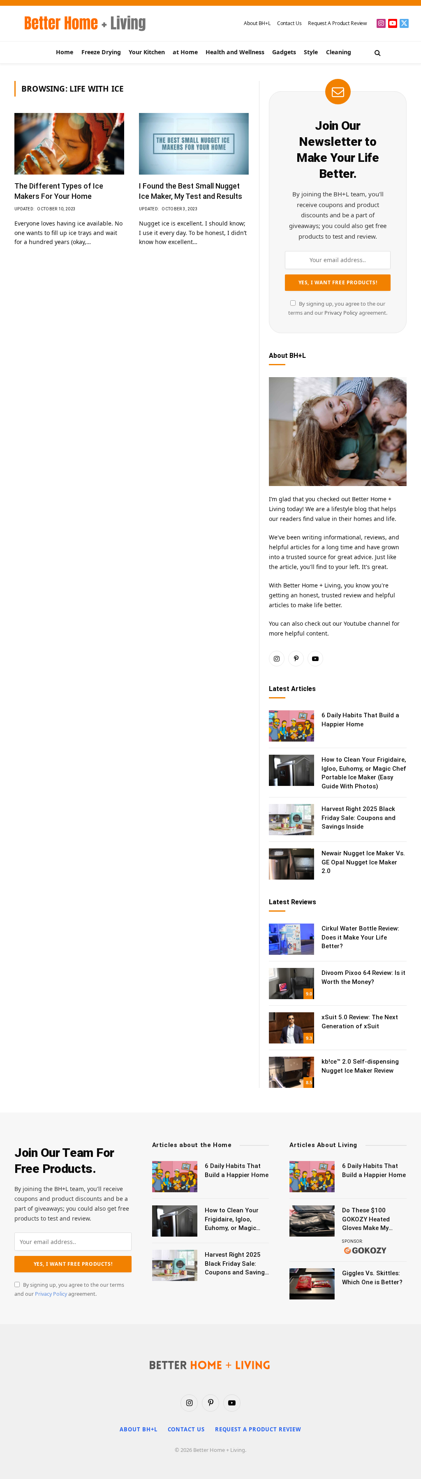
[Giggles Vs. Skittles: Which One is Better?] (312, 1283)
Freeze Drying (101, 52)
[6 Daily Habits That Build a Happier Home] (291, 726)
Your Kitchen (147, 52)
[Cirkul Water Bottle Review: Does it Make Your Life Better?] (291, 939)
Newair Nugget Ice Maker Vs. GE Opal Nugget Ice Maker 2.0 (363, 862)
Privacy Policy (341, 312)
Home (64, 52)
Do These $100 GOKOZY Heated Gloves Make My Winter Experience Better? (368, 1219)
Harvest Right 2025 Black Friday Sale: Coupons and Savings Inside (359, 817)
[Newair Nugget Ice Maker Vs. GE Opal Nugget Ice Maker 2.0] (291, 864)
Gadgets (284, 52)
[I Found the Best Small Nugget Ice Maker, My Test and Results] (194, 144)
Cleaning (338, 52)
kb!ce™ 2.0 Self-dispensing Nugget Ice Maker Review (360, 1066)
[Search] (377, 52)
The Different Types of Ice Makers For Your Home (58, 191)
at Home (185, 52)
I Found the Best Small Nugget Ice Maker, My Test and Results (190, 191)
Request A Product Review (337, 23)
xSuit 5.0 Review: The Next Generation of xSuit (360, 1022)
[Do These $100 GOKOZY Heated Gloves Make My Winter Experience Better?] (312, 1221)
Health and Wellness (235, 52)
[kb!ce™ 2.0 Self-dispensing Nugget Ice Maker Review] (291, 1072)
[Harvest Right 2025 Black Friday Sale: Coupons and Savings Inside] (291, 819)
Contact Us (289, 23)
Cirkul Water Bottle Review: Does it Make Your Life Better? (360, 937)
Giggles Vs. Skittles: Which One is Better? (372, 1277)
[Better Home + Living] (79, 23)
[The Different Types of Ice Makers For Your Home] (69, 144)
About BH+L (257, 23)
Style (311, 52)
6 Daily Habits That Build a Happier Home (360, 720)
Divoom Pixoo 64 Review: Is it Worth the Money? (363, 977)
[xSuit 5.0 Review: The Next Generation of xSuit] (291, 1028)
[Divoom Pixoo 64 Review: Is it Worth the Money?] (291, 983)
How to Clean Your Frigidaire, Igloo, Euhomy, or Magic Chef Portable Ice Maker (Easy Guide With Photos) (364, 773)
